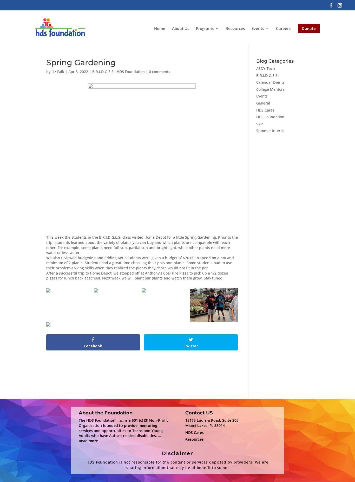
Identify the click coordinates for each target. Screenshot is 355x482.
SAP (259, 123)
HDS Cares (265, 110)
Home (159, 28)
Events (258, 29)
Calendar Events (270, 82)
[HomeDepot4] (96, 292)
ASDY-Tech (265, 68)
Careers (283, 28)
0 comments (159, 71)
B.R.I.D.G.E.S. (103, 71)
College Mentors (270, 89)
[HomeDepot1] (144, 292)
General (263, 103)
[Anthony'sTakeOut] (48, 292)
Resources (235, 28)
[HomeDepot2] (214, 322)
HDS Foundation (131, 71)
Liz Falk (57, 71)
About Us (180, 28)
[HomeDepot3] (48, 326)
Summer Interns (270, 130)
